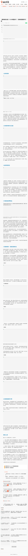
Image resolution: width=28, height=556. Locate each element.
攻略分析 (2, 4)
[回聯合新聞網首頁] (1, 2)
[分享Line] (2, 27)
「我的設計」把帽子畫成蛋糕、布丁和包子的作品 (17, 279)
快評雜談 (13, 4)
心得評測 (6, 4)
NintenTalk (16, 455)
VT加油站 (21, 4)
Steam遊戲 (19, 6)
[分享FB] (2, 25)
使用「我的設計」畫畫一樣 (10, 446)
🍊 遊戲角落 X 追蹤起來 (9, 467)
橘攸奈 (15, 6)
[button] (2, 29)
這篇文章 (6, 378)
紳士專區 (17, 4)
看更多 (14, 546)
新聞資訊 (10, 4)
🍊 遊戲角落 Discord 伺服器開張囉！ (11, 466)
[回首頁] (5, 2)
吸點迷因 (23, 6)
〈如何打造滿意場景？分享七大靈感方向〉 (18, 68)
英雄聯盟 (11, 6)
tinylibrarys (17, 454)
